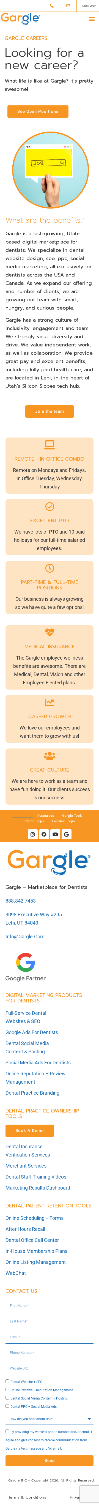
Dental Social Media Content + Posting (39, 1398)
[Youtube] (55, 834)
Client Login (34, 821)
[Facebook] (44, 834)
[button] (91, 18)
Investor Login (63, 821)
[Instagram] (33, 834)
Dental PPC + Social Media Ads (33, 1407)
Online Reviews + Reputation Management (41, 1390)
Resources (45, 815)
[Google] (67, 834)
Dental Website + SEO (26, 1382)
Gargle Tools (72, 815)
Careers (22, 815)
